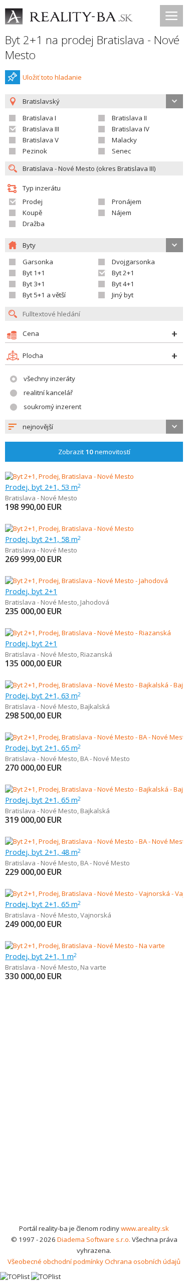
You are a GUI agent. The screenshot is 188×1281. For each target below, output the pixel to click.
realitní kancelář (48, 392)
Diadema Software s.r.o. (93, 1239)
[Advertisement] (94, 1124)
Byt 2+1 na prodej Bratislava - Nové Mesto (92, 47)
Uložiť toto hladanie (52, 77)
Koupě (32, 212)
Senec (121, 150)
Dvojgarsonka (133, 261)
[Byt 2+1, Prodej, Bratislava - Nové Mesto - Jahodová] (86, 580)
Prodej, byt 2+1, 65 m (43, 748)
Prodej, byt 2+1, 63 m (43, 695)
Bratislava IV (130, 128)
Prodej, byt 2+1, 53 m (43, 487)
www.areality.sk (145, 1228)
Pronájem (126, 201)
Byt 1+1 (34, 272)
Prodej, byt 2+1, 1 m (41, 956)
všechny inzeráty (49, 378)
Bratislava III (41, 128)
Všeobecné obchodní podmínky (55, 1261)
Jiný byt (122, 294)
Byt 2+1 (123, 272)
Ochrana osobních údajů (142, 1261)
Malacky (124, 139)
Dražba (34, 223)
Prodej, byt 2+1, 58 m (43, 539)
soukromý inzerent (52, 406)
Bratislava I (39, 117)
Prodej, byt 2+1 (31, 591)
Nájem (121, 212)
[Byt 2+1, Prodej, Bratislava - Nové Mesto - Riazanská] (88, 632)
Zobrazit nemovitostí (94, 451)
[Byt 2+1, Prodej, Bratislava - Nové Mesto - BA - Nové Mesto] (94, 737)
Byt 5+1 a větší (44, 294)
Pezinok (35, 150)
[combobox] (94, 427)
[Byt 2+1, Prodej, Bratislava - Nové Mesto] (69, 476)
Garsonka (38, 261)
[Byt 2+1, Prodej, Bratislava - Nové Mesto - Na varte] (85, 945)
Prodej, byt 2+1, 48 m (43, 852)
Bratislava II (129, 117)
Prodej (33, 201)
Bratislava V (41, 139)
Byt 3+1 (34, 283)
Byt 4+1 (123, 283)
